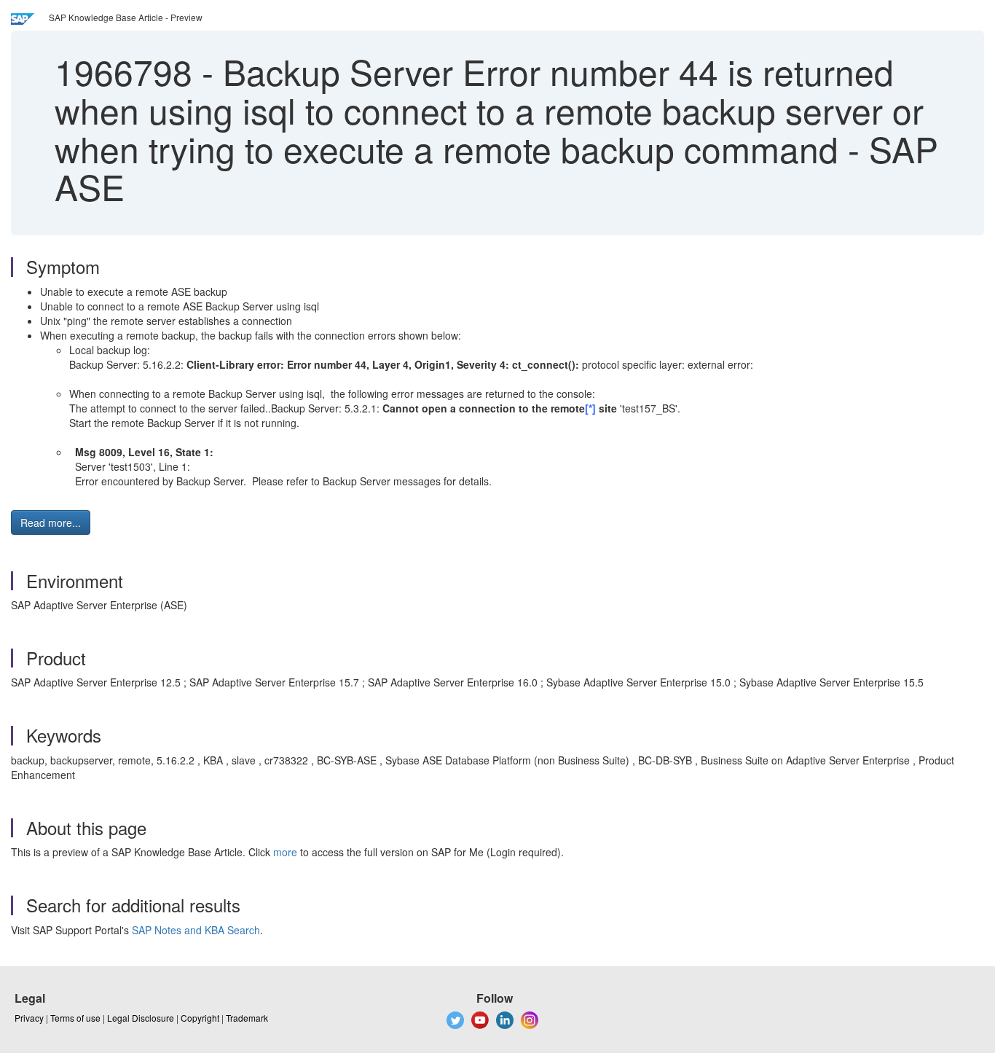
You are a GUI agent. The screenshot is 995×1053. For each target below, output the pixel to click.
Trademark (247, 1017)
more (285, 852)
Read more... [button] (50, 522)
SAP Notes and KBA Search (196, 930)
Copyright (200, 1017)
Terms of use (75, 1017)
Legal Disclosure (140, 1017)
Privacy (29, 1017)
